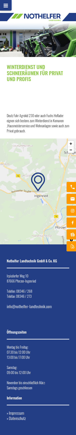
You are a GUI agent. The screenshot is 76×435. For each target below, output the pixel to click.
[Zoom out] (71, 150)
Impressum (16, 413)
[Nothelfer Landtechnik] (38, 4)
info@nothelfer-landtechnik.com (29, 306)
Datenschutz (17, 418)
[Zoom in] (71, 144)
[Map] (38, 191)
